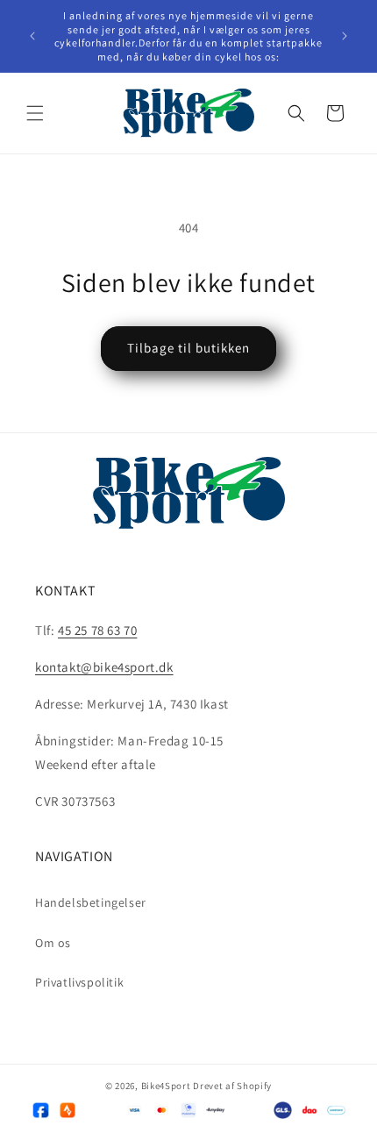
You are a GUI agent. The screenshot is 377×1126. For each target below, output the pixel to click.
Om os (53, 943)
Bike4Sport (166, 1086)
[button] (35, 113)
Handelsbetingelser (90, 902)
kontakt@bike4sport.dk (104, 667)
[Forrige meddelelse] (32, 36)
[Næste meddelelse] (344, 36)
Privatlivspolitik (79, 982)
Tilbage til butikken (188, 347)
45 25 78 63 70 (97, 630)
